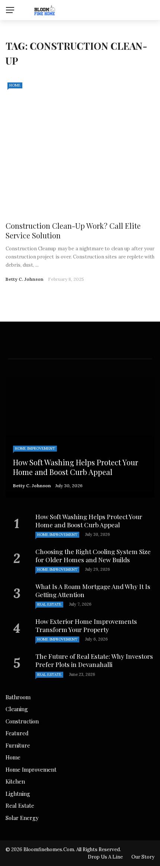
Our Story (142, 857)
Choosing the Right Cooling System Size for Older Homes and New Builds (93, 555)
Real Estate (49, 604)
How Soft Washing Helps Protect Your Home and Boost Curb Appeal (88, 520)
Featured (17, 733)
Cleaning (17, 709)
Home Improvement (35, 448)
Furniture (18, 745)
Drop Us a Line (105, 857)
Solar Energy (22, 817)
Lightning (18, 793)
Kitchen (15, 781)
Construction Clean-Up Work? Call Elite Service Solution (73, 230)
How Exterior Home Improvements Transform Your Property (86, 625)
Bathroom (18, 697)
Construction (22, 721)
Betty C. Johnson (25, 279)
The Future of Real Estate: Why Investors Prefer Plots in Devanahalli (94, 660)
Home (14, 85)
